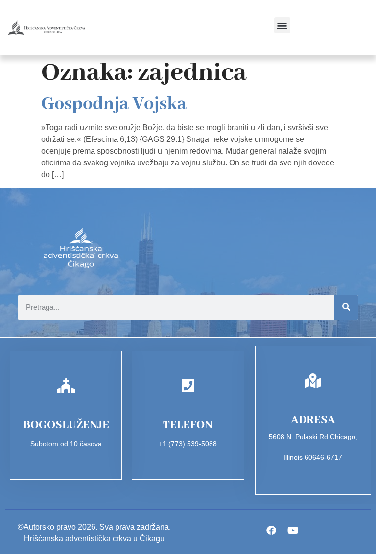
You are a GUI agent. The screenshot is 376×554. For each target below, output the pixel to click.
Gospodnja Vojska (114, 104)
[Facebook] (271, 530)
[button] (282, 25)
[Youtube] (293, 530)
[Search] (346, 307)
